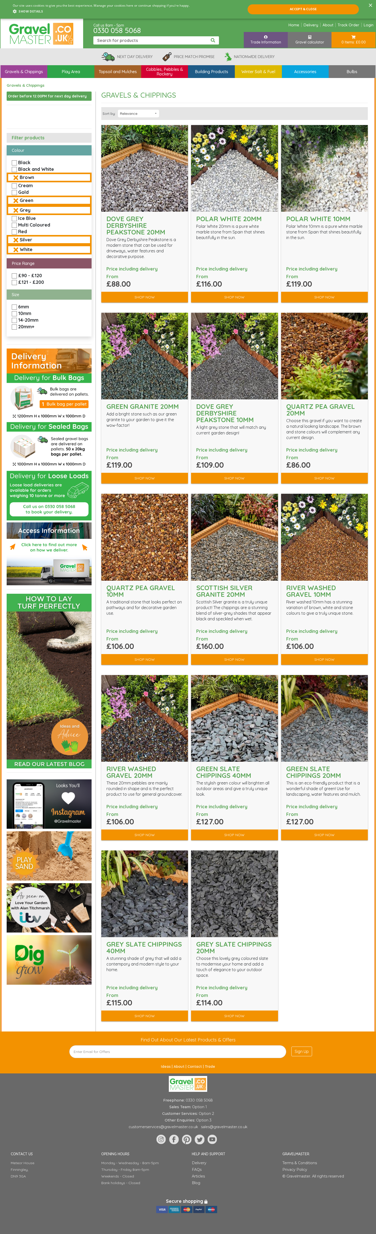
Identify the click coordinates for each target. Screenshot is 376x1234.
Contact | (196, 1066)
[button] (101, 11)
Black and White (36, 169)
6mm (23, 307)
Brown (27, 177)
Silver (26, 240)
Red (22, 231)
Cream (25, 185)
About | (180, 1066)
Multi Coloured (34, 225)
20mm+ (26, 327)
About (328, 25)
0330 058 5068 (117, 30)
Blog (196, 1183)
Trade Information (265, 42)
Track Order (348, 25)
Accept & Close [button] (303, 9)
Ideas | (167, 1066)
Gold (23, 192)
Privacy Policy (294, 1169)
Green (26, 200)
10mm (24, 313)
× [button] (370, 5)
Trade (210, 1066)
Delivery (311, 25)
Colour (18, 150)
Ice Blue (27, 218)
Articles (198, 1176)
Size (15, 294)
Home (294, 25)
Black (24, 162)
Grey (25, 210)
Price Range (23, 263)
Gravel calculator (309, 42)
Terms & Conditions (299, 1163)
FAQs (197, 1169)
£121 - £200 (31, 282)
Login (368, 25)
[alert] (188, 9)
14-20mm (28, 320)
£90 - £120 (30, 275)
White (26, 249)
